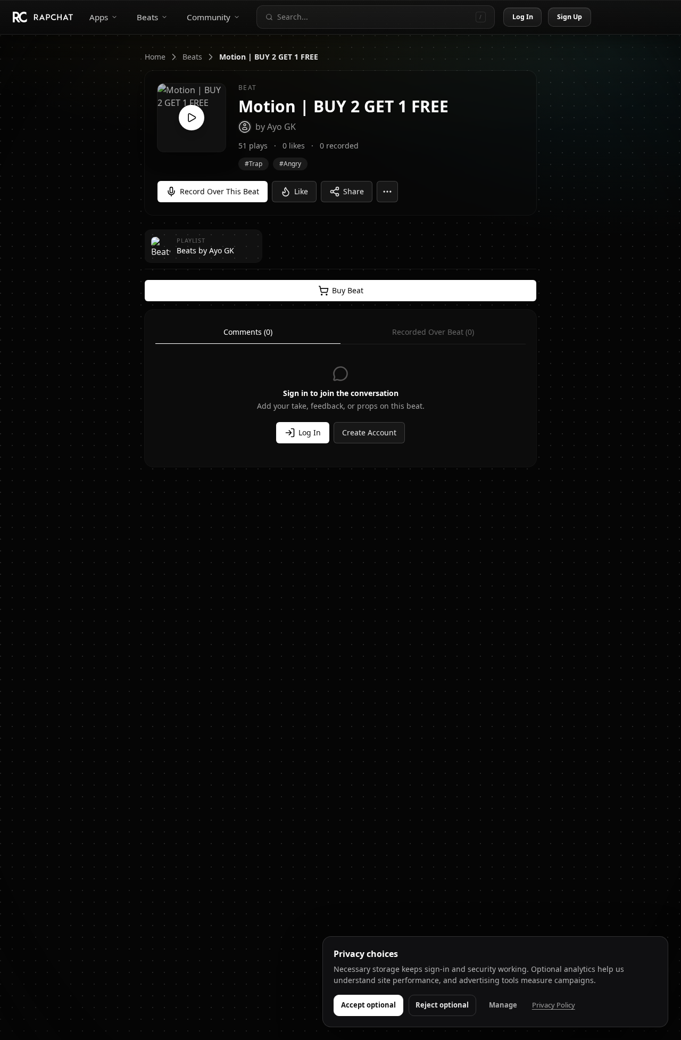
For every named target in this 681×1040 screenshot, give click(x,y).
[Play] (191, 118)
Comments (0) (247, 332)
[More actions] (387, 191)
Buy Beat (347, 290)
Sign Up (570, 16)
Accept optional (368, 1005)
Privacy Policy (553, 1005)
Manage (503, 1005)
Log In (523, 16)
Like (301, 191)
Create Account (369, 432)
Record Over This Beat (219, 191)
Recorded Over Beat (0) (433, 332)
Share (353, 191)
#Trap (253, 163)
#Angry (290, 163)
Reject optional (442, 1005)
